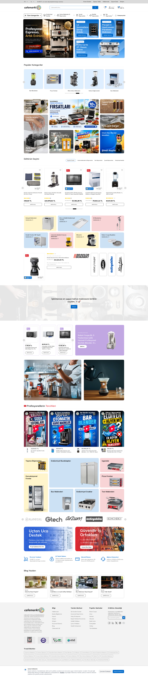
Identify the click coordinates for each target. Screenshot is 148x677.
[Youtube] (123, 623)
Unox (90, 614)
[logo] (32, 7)
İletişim (122, 1)
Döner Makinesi (29, 656)
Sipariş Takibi (97, 1)
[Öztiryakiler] (53, 519)
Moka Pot (96, 656)
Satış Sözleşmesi (75, 616)
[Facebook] (109, 623)
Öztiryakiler (92, 623)
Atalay (91, 626)
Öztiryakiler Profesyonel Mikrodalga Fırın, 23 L (31, 348)
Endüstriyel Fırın (113, 652)
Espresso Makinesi (30, 652)
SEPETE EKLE (33, 204)
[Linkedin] (113, 623)
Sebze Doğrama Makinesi (99, 652)
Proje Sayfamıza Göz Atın (37, 546)
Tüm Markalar (93, 628)
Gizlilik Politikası (75, 621)
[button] (42, 56)
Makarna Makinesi (76, 659)
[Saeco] (94, 519)
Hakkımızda (106, 1)
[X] (116, 623)
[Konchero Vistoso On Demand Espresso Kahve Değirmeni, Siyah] (115, 179)
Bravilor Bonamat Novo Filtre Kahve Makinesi (58, 257)
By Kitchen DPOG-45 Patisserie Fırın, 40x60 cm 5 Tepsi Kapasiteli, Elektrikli (53, 193)
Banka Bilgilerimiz (57, 614)
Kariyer (54, 619)
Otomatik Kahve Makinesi (58, 656)
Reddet (62, 672)
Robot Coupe (93, 611)
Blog (53, 626)
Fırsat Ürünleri (87, 1)
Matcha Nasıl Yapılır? (31, 592)
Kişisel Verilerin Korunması (78, 619)
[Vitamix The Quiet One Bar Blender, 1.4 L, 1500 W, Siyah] (87, 450)
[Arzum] (33, 518)
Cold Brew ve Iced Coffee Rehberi (61, 592)
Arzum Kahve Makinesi (42, 656)
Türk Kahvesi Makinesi (53, 659)
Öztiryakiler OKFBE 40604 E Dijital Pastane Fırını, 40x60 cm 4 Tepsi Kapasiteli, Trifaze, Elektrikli (48, 348)
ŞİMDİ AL (82, 346)
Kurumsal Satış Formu (77, 614)
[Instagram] (120, 623)
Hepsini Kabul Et (118, 671)
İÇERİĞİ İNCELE (30, 595)
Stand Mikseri (86, 652)
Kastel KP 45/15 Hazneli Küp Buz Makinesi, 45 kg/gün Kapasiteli (73, 193)
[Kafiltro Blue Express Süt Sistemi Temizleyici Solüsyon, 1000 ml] (61, 450)
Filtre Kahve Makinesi (85, 656)
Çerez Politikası (75, 623)
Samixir (91, 616)
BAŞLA (74, 307)
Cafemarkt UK (56, 628)
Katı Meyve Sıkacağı (89, 659)
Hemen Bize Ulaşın (86, 547)
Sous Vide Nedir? (106, 592)
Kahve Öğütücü (42, 652)
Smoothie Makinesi (107, 656)
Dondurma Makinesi (30, 659)
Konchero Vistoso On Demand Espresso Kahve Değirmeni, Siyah (114, 193)
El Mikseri (77, 652)
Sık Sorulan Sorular (76, 611)
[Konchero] (74, 518)
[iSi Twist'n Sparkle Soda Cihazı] (36, 450)
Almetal (91, 619)
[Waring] (114, 518)
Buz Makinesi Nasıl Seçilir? (84, 592)
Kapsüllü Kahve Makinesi (56, 652)
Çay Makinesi (65, 659)
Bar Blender (68, 652)
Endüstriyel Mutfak (103, 659)
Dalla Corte (92, 621)
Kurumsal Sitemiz (57, 623)
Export (54, 616)
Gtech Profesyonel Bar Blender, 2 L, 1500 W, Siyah (94, 193)
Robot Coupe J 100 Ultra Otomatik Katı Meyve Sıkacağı (32, 193)
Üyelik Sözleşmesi (76, 626)
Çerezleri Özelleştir (105, 671)
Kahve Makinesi (72, 656)
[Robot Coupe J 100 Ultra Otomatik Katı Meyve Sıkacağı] (33, 179)
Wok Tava (41, 659)
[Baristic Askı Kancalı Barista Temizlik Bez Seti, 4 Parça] (112, 450)
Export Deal (114, 1)
